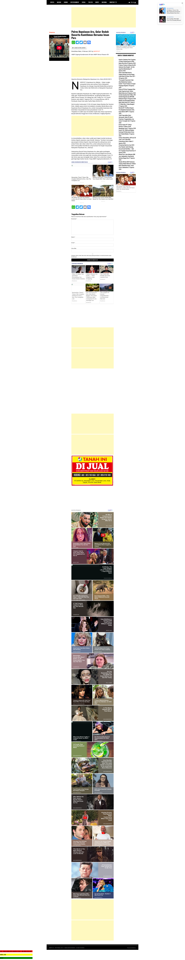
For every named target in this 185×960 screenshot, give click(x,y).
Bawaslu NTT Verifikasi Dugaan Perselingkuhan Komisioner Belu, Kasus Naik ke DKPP (126, 109)
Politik (90, 2)
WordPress (134, 948)
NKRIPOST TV (113, 2)
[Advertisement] (103, 17)
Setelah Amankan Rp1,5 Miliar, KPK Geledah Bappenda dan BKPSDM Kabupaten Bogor (127, 96)
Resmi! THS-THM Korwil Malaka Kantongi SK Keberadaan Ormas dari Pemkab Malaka (126, 132)
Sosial (84, 2)
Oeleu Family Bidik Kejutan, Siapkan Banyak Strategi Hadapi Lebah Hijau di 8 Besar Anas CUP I (127, 74)
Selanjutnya (52, 32)
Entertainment (74, 2)
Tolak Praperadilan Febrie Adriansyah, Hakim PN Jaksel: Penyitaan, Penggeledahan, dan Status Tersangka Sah (126, 118)
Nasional (104, 2)
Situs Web (73, 248)
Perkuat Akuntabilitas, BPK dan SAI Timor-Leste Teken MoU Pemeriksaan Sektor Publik (127, 139)
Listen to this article (79, 48)
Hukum (66, 2)
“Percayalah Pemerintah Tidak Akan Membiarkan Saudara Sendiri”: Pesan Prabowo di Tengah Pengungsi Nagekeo (127, 82)
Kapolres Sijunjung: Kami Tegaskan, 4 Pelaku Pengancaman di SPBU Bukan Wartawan (127, 61)
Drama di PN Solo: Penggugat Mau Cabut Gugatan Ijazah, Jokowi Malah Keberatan (127, 91)
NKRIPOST (97, 51)
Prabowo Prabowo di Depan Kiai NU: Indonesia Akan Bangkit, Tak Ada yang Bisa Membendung (127, 67)
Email (73, 242)
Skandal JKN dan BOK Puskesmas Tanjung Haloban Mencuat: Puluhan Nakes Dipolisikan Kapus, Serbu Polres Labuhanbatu (127, 164)
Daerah (59, 2)
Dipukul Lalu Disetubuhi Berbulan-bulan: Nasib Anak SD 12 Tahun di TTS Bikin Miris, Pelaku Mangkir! (127, 102)
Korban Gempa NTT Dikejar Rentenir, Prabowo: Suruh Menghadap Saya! (125, 126)
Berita (52, 2)
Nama (73, 237)
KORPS (97, 2)
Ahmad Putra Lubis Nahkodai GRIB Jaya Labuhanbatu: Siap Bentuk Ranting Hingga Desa (127, 156)
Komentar (74, 218)
